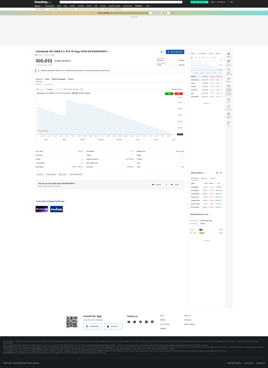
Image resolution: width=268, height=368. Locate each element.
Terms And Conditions (234, 363)
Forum (70, 79)
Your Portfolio (165, 324)
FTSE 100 (194, 90)
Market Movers (197, 173)
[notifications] (228, 2)
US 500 (193, 86)
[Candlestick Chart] (38, 89)
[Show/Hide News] (82, 89)
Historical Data (48, 84)
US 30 (193, 83)
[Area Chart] (42, 89)
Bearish (158, 185)
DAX (192, 93)
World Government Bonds (67, 9)
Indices (193, 53)
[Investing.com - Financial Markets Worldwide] (43, 2)
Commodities (202, 53)
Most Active (194, 178)
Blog (162, 315)
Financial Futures (54, 9)
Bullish (177, 185)
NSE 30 (193, 76)
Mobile (162, 320)
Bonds (211, 53)
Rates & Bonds (40, 9)
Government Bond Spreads (84, 9)
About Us (187, 315)
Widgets (163, 328)
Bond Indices (108, 9)
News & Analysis (59, 79)
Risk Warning (261, 363)
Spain (64, 174)
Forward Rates (98, 9)
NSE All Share (195, 80)
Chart (47, 79)
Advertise (187, 320)
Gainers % (204, 178)
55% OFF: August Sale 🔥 (199, 2)
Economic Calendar (114, 6)
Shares (218, 53)
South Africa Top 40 (197, 96)
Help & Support (189, 324)
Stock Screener (127, 6)
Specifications (117, 9)
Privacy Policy (249, 363)
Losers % (213, 178)
